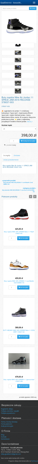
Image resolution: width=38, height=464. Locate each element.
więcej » (30, 121)
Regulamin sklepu (7, 409)
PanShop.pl (34, 461)
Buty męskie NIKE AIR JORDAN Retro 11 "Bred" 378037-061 (19, 232)
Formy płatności (6, 424)
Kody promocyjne (7, 426)
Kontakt (3, 437)
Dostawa (17, 155)
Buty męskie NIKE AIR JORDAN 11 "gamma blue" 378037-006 (19, 380)
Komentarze (5, 439)
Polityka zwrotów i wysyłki (10, 411)
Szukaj (33, 8)
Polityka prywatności (8, 413)
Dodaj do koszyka (28, 141)
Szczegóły (6, 155)
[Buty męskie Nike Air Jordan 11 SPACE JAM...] (19, 27)
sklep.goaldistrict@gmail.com (11, 454)
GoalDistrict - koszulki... (11, 2)
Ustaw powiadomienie (10, 160)
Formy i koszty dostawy (9, 422)
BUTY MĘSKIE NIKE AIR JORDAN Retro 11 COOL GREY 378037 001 (19, 331)
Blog (2, 435)
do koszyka (24, 238)
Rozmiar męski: (7, 125)
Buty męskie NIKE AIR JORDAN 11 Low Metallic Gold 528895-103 (19, 282)
